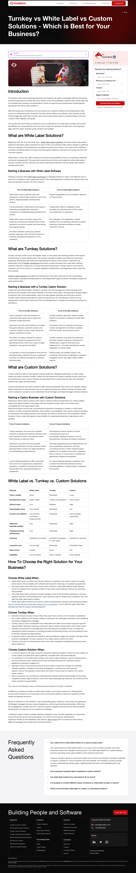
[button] (59, 3)
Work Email (100, 73)
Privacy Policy (94, 853)
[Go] (94, 842)
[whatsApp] (107, 842)
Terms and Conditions (97, 851)
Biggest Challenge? (102, 95)
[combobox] (110, 84)
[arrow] (86, 54)
